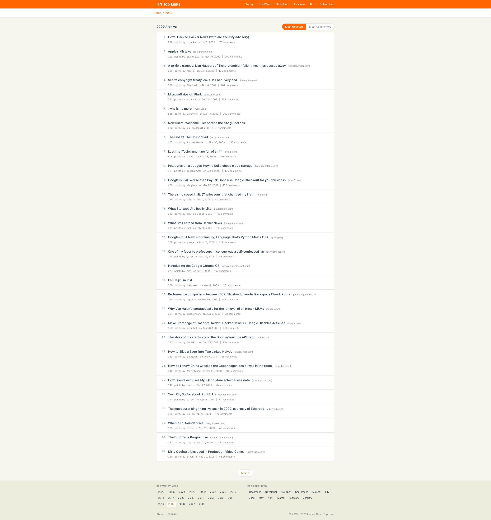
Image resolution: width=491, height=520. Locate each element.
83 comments (226, 399)
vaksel (190, 399)
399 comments (231, 113)
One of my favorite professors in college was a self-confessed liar (216, 251)
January (307, 497)
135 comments (230, 99)
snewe (190, 242)
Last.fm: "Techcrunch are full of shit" (195, 151)
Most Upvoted (294, 26)
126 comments (223, 413)
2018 (161, 497)
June (252, 497)
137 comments (223, 128)
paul (189, 385)
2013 (211, 497)
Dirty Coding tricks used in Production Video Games (206, 451)
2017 (171, 497)
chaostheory (194, 313)
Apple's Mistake (179, 51)
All (311, 4)
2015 (191, 497)
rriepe (190, 428)
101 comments (228, 156)
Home (157, 12)
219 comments (227, 242)
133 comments (227, 70)
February (294, 497)
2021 (213, 491)
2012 (221, 497)
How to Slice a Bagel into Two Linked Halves (200, 351)
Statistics (172, 514)
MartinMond (194, 371)
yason (190, 256)
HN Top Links (168, 4)
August (316, 491)
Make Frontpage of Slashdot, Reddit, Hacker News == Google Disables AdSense (226, 323)
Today (250, 4)
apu (189, 213)
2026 (161, 491)
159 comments (231, 328)
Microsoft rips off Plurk (185, 94)
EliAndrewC (193, 56)
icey (189, 199)
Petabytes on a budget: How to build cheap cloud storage (210, 166)
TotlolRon (192, 342)
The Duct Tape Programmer (188, 437)
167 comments (222, 270)
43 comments (227, 428)
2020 (223, 491)
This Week (264, 4)
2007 (192, 504)
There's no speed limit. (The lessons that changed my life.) (211, 194)
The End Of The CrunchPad (188, 137)
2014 (201, 497)
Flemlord (192, 85)
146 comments (230, 299)
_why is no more (180, 108)
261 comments (231, 285)
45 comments (227, 456)
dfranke (191, 42)
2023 (192, 491)
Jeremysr (192, 113)
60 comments (223, 199)
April (270, 497)
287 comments (229, 85)
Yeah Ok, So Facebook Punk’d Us (192, 394)
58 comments (227, 256)
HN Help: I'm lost (180, 280)
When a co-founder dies (185, 423)
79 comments (233, 313)
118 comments (225, 442)
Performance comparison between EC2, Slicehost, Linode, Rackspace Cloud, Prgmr (229, 294)
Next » (245, 473)
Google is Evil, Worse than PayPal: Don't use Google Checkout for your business (227, 180)
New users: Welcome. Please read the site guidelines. (207, 123)
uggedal (191, 299)
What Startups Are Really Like (189, 208)
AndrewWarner (195, 142)
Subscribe (326, 4)
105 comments (233, 170)
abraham (192, 99)
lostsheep (192, 285)
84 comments (224, 385)
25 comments (229, 356)
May (261, 497)
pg (188, 128)
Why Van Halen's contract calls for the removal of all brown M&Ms (216, 309)
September (301, 491)
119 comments (225, 213)
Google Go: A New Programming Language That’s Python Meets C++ (218, 237)
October (286, 491)
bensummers (194, 170)
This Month (282, 4)
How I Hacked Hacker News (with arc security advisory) (208, 37)
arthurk (191, 156)
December (255, 491)
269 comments (233, 56)
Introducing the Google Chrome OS (193, 266)
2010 (161, 504)
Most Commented (320, 26)
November (271, 491)
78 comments (227, 42)
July (327, 491)
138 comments (237, 142)
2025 (172, 491)
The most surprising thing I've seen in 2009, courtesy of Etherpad (216, 409)
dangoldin (192, 356)
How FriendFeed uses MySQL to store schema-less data (209, 380)
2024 (182, 491)
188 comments (234, 371)
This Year (299, 4)
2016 (181, 497)
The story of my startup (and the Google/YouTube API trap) (211, 337)
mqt (189, 228)
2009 (168, 12)
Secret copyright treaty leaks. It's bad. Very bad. (203, 80)
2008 (182, 504)
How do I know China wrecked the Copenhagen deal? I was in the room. (220, 366)
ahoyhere (192, 185)
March (281, 497)
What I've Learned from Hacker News (195, 223)
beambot (192, 328)
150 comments (231, 185)
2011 (230, 497)
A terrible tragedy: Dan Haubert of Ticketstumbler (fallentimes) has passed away (227, 65)
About (160, 514)
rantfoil (191, 70)
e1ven (190, 456)
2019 (233, 491)
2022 (203, 491)
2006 (202, 504)
